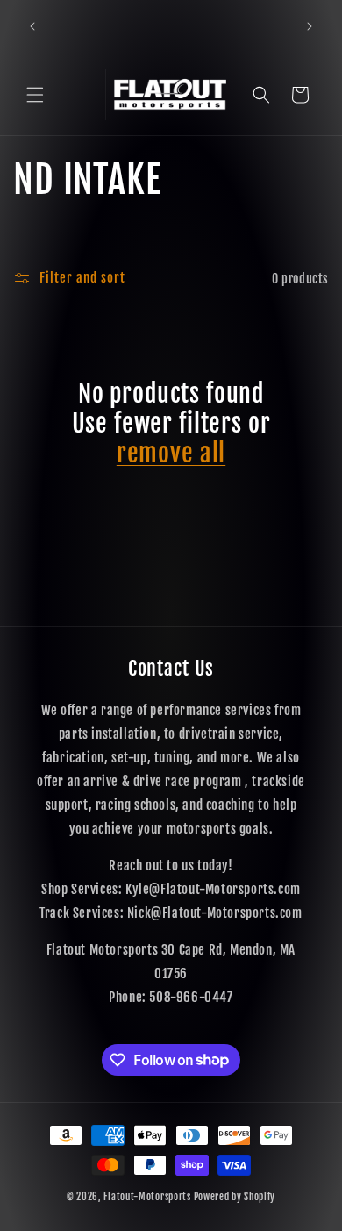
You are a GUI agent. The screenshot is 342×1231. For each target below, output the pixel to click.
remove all (171, 454)
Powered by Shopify (235, 1197)
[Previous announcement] (32, 26)
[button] (35, 94)
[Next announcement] (309, 26)
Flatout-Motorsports (146, 1197)
